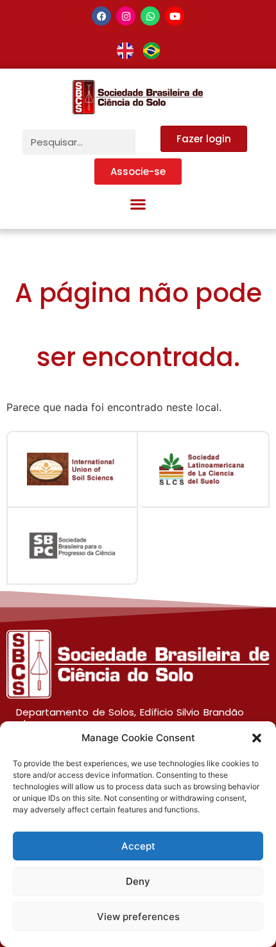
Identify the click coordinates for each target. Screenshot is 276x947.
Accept (138, 846)
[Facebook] (101, 16)
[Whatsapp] (150, 16)
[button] (256, 738)
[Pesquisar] (147, 142)
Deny (138, 881)
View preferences (138, 916)
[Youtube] (174, 16)
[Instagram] (125, 16)
